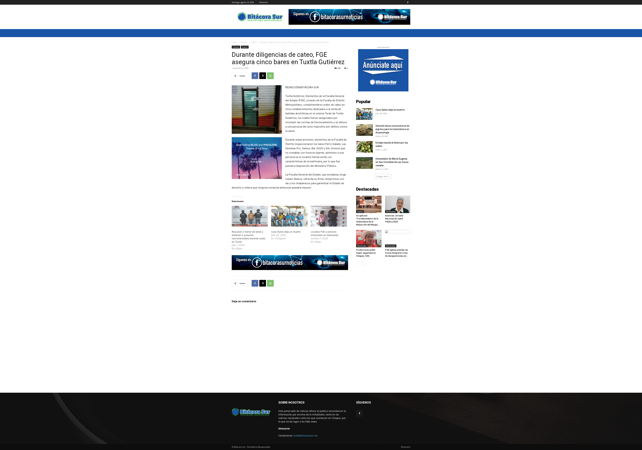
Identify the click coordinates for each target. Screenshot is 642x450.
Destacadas (390, 211)
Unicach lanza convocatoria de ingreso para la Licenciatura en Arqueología (392, 129)
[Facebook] (407, 2)
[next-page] (363, 263)
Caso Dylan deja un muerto (286, 231)
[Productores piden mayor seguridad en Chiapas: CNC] (369, 238)
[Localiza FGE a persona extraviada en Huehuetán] (329, 216)
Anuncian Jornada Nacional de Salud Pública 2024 (394, 218)
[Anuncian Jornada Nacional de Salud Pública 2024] (397, 204)
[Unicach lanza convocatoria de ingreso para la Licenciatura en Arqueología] (364, 130)
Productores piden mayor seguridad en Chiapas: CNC (366, 253)
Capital (253, 42)
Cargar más (382, 176)
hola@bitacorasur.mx (305, 435)
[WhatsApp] (270, 75)
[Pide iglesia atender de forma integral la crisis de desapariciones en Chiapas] (397, 238)
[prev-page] (358, 263)
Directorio (263, 2)
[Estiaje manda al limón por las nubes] (364, 147)
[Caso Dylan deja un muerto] (289, 216)
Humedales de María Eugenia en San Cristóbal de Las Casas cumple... (392, 162)
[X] (262, 75)
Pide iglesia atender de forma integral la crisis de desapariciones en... (396, 253)
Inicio (234, 42)
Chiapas (243, 42)
